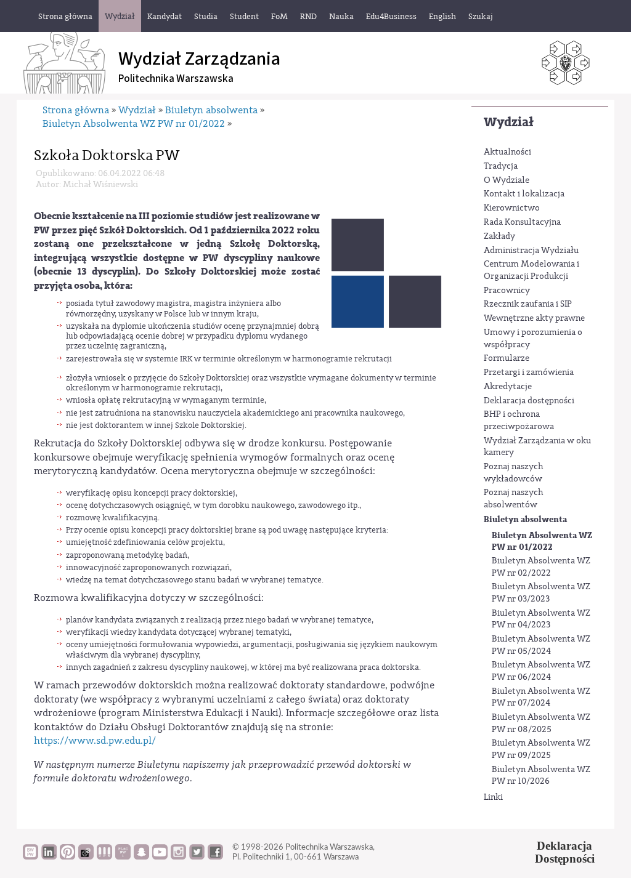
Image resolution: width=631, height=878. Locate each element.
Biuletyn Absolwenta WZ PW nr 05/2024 (541, 645)
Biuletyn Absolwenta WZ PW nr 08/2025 (541, 723)
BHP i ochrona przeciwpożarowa (519, 420)
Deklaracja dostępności (529, 400)
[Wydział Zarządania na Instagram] (178, 856)
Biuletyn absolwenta (525, 519)
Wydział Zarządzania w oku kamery (537, 447)
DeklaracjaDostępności (565, 852)
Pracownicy (507, 290)
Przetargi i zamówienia (529, 372)
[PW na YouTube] (160, 856)
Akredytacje (508, 386)
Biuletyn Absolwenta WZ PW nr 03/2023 (541, 593)
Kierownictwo (512, 208)
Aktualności (507, 152)
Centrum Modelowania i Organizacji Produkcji (531, 270)
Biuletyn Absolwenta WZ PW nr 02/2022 (541, 567)
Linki (493, 797)
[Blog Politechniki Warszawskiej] (123, 856)
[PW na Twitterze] (197, 856)
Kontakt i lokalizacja (524, 193)
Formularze (506, 358)
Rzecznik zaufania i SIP (528, 304)
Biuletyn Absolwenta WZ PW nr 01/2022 (542, 542)
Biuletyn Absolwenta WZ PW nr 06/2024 (541, 671)
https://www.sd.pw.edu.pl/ (95, 741)
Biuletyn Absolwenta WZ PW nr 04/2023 (541, 619)
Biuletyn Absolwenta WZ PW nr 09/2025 (541, 749)
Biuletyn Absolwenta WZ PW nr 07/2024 (541, 697)
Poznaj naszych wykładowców (513, 473)
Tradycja (501, 166)
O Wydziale (506, 180)
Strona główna (76, 110)
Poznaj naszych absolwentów (513, 498)
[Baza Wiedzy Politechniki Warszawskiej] (30, 856)
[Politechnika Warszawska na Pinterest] (67, 856)
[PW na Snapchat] (141, 856)
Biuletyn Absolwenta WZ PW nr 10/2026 (541, 775)
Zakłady (499, 236)
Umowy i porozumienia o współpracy (533, 338)
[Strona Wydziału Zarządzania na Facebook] (215, 856)
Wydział (509, 122)
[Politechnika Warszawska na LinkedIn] (49, 856)
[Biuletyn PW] (104, 856)
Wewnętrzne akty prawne (534, 318)
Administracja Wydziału (531, 250)
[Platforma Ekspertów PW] (86, 856)
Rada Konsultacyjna (522, 222)
